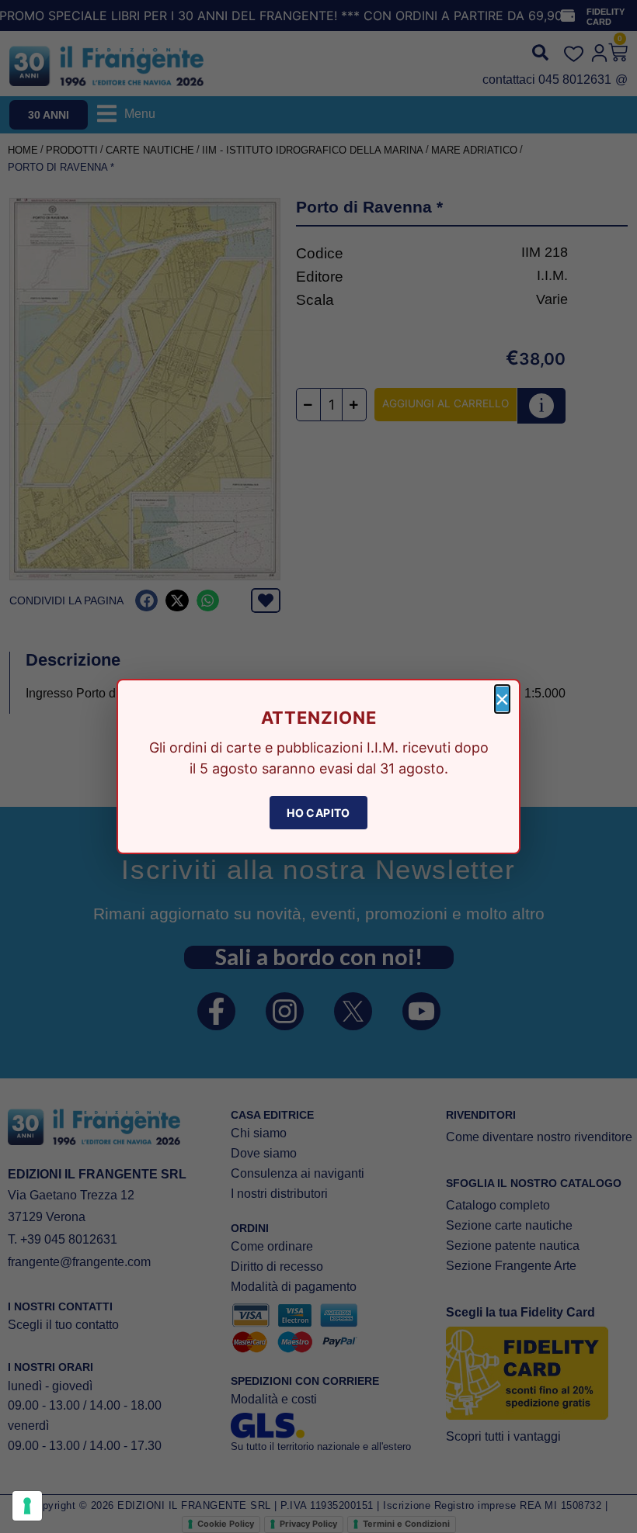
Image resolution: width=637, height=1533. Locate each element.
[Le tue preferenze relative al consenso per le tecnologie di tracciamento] (27, 1506)
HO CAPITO (318, 812)
